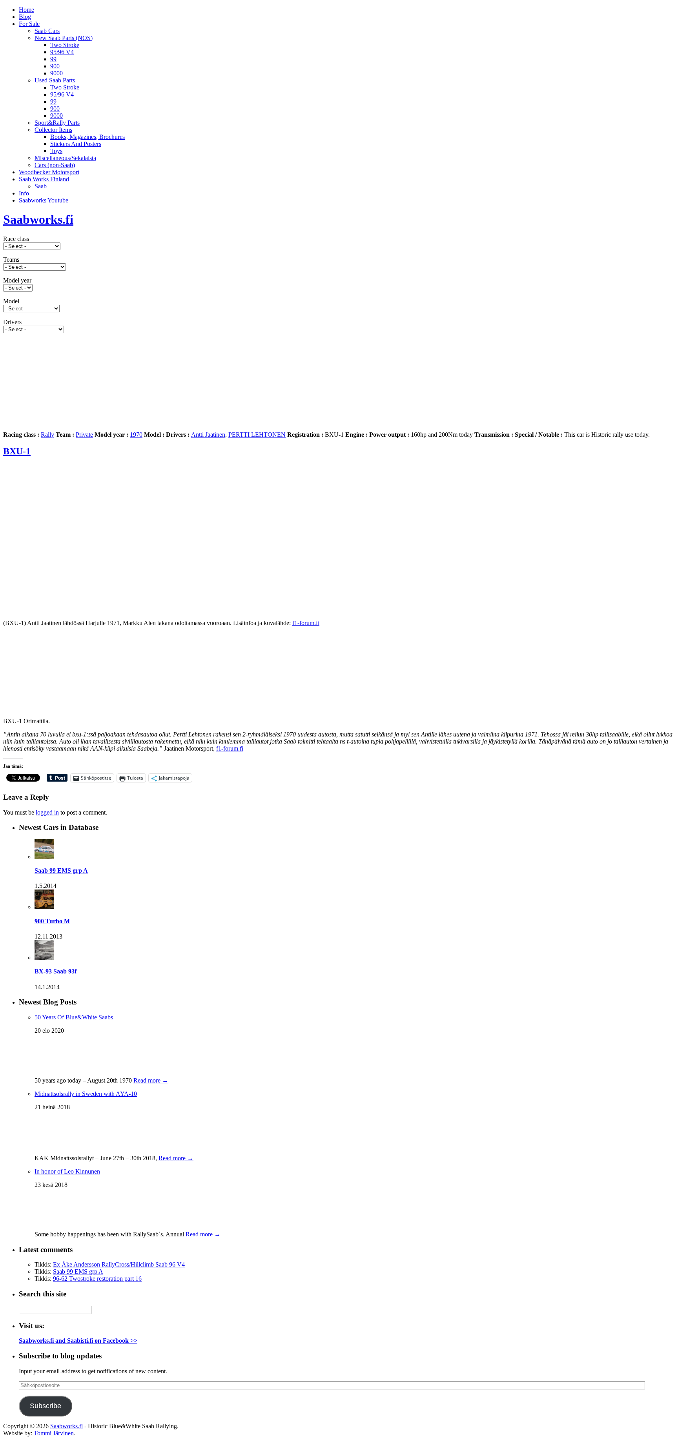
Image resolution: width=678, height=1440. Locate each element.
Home (26, 9)
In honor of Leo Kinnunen (67, 1171)
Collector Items (53, 129)
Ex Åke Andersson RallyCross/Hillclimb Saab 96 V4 (119, 1264)
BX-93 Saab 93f (56, 971)
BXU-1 (17, 451)
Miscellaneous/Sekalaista (65, 158)
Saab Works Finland (44, 179)
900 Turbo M (52, 921)
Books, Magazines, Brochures (87, 136)
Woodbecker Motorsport (49, 172)
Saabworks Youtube (43, 200)
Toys (56, 151)
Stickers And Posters (75, 143)
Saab (41, 186)
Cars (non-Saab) (55, 165)
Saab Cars (47, 30)
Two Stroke (64, 45)
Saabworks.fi (38, 219)
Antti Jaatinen (208, 434)
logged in (47, 812)
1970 (136, 434)
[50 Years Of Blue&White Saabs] (54, 1068)
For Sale (29, 23)
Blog (25, 16)
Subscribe (45, 1406)
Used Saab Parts (55, 80)
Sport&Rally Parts (57, 122)
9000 (56, 73)
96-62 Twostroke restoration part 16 (97, 1278)
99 (53, 59)
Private (84, 434)
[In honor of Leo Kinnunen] (54, 1222)
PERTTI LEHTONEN (257, 434)
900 (55, 66)
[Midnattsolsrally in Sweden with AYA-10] (50, 1146)
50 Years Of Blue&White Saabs (74, 1017)
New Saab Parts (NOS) (64, 38)
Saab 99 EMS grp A (61, 870)
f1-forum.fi (305, 623)
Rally (47, 434)
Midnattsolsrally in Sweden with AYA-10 (86, 1093)
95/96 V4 (62, 52)
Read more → (150, 1080)
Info (24, 193)
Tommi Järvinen (54, 1433)
